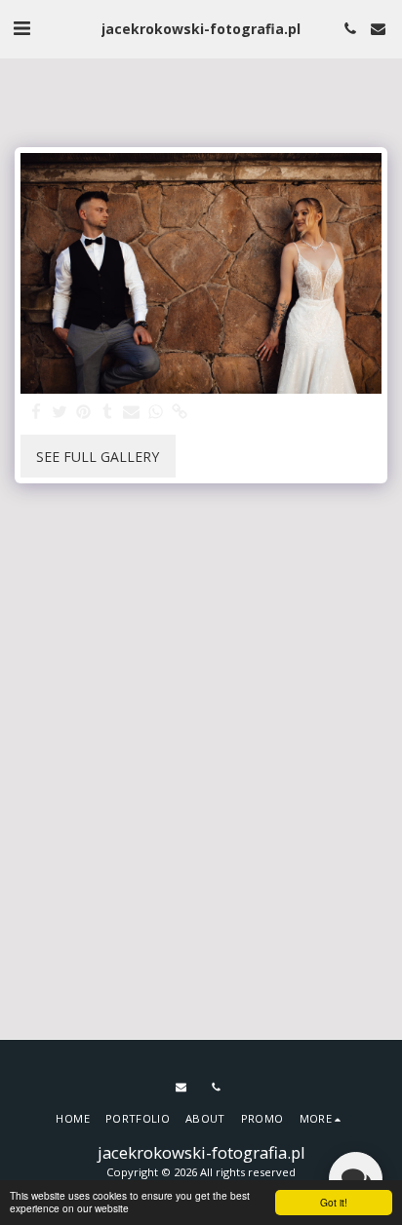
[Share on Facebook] (36, 412)
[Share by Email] (132, 412)
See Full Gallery (97, 456)
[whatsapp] (156, 412)
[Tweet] (60, 412)
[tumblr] (108, 412)
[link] (179, 412)
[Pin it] (84, 412)
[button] (21, 28)
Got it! (333, 1202)
